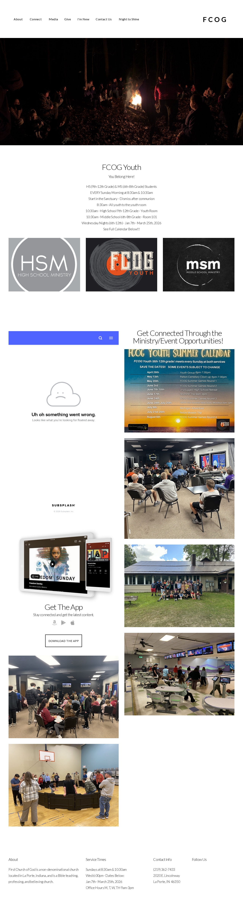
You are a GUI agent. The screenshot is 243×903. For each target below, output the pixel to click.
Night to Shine (129, 19)
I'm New (83, 19)
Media (53, 19)
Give (67, 19)
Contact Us (104, 19)
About (18, 19)
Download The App (63, 641)
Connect (36, 19)
